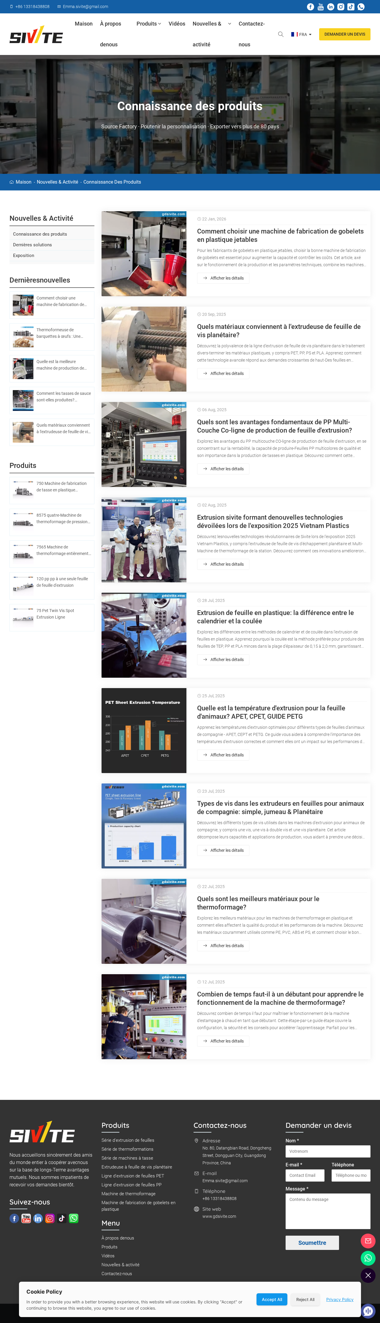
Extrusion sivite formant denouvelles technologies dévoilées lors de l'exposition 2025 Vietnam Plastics (273, 521)
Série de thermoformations (127, 1149)
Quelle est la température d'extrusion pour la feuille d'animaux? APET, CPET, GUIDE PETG (271, 712)
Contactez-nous (252, 34)
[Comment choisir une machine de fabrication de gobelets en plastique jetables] (144, 253)
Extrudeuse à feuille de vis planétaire (137, 1167)
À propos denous (110, 34)
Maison (84, 24)
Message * (297, 1189)
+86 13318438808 (219, 1198)
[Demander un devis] (368, 1241)
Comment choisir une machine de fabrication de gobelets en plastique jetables (280, 235)
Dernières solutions (32, 244)
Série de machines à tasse (127, 1158)
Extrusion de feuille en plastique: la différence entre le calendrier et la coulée (275, 617)
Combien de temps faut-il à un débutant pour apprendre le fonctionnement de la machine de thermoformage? (280, 998)
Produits (147, 24)
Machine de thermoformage (129, 1193)
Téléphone (343, 1165)
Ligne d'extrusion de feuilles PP (132, 1185)
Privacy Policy (340, 1299)
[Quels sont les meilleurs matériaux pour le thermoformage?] (144, 921)
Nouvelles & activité (207, 34)
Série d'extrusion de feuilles (128, 1140)
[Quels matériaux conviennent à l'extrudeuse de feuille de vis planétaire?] (144, 349)
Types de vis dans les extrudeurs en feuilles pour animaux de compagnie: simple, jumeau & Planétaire (280, 808)
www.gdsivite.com (219, 1216)
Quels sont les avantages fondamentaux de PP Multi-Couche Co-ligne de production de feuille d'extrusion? (274, 426)
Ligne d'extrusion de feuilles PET (133, 1176)
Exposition (23, 255)
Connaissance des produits (112, 182)
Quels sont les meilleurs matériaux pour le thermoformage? (258, 903)
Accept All (272, 1299)
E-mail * (294, 1165)
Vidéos (177, 24)
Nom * (292, 1141)
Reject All (305, 1299)
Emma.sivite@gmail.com (225, 1180)
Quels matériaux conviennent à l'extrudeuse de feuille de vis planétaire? (279, 331)
